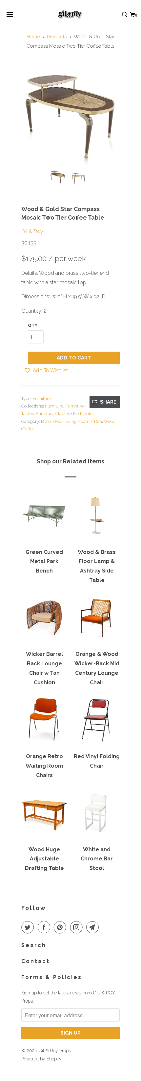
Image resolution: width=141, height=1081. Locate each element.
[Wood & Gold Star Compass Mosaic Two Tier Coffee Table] (70, 115)
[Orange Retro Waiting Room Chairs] (44, 722)
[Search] (125, 15)
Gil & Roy (32, 231)
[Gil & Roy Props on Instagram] (77, 927)
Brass (46, 421)
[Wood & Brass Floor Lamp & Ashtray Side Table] (97, 518)
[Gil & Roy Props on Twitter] (28, 927)
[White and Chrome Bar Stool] (97, 815)
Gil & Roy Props (55, 1050)
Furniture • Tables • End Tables (65, 413)
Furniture (41, 398)
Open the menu (10, 17)
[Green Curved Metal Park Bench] (44, 518)
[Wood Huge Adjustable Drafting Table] (44, 815)
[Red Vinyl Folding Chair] (97, 722)
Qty (32, 325)
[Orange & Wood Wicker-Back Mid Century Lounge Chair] (97, 620)
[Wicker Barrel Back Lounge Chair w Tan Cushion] (44, 620)
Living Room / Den (83, 421)
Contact (35, 961)
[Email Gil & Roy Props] (93, 927)
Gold (58, 421)
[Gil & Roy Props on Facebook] (45, 927)
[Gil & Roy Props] (70, 14)
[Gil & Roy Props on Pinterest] (61, 927)
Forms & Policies (51, 977)
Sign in (117, 14)
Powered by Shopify (41, 1058)
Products (57, 37)
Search (33, 945)
